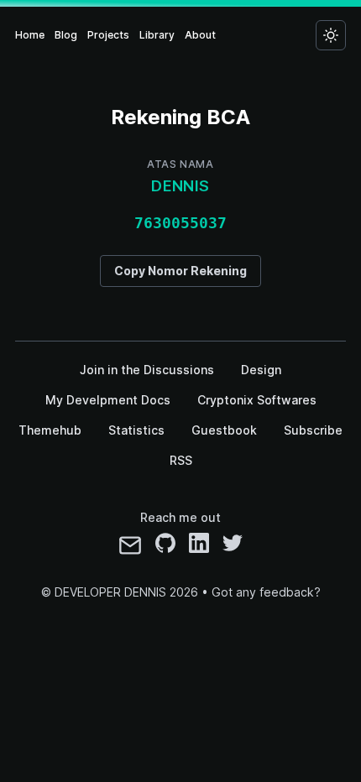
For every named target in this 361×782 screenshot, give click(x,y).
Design (261, 369)
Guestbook (224, 430)
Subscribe (313, 430)
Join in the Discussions (147, 369)
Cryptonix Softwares (257, 400)
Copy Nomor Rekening (180, 270)
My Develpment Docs (107, 400)
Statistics (136, 430)
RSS (181, 460)
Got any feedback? (266, 592)
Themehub (49, 430)
